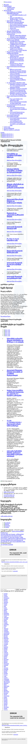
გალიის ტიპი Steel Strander (8, 534)
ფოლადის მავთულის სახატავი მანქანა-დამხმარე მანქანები (18, 80)
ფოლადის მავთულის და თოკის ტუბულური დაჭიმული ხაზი (18, 109)
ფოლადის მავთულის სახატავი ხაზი (14, 227)
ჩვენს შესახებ (8, 6)
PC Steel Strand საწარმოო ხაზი (16, 541)
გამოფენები (10, 9)
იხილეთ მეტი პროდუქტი (14, 160)
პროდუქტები (7, 10)
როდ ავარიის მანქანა (16, 23)
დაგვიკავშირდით (9, 128)
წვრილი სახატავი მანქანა (17, 26)
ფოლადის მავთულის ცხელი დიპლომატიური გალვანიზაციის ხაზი (18, 119)
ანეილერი (13, 28)
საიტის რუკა (4, 532)
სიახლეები (7, 127)
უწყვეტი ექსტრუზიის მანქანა (18, 35)
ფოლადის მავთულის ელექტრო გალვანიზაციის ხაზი (17, 124)
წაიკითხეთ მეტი (6, 316)
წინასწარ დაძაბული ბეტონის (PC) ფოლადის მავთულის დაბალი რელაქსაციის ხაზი (18, 90)
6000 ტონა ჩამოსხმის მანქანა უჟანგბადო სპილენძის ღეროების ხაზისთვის (14, 453)
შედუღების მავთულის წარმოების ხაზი (14, 251)
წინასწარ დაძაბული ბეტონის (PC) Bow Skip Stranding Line (18, 93)
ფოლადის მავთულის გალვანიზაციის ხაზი (14, 277)
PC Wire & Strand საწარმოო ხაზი (16, 82)
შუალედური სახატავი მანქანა (18, 25)
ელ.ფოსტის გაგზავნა (7, 544)
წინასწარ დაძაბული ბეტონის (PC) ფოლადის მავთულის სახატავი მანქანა (18, 86)
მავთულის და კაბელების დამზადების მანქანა (15, 214)
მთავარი (6, 4)
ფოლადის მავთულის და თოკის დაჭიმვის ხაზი (14, 264)
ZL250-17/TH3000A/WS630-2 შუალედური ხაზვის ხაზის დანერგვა (14, 423)
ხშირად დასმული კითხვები (12, 130)
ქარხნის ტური (11, 7)
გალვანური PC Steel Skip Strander (10, 537)
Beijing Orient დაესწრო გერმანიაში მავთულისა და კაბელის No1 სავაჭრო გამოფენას (15, 392)
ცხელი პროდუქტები (18, 531)
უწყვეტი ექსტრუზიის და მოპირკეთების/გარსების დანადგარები (14, 32)
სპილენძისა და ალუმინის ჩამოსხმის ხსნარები (14, 155)
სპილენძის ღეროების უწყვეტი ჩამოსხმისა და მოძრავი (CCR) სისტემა (15, 340)
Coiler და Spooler (14, 29)
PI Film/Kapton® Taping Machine (18, 50)
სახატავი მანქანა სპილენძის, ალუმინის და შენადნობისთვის (14, 170)
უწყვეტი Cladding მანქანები (17, 37)
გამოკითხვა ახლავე (6, 516)
